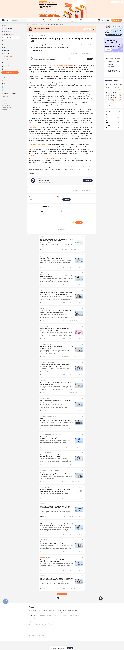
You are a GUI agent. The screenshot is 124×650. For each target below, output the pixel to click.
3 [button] (106, 92)
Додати (89, 58)
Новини (111, 58)
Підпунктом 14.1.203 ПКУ (36, 127)
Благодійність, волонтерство (46, 344)
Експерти (35, 610)
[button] (67, 598)
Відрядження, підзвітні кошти (53, 503)
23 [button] (120, 97)
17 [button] (106, 97)
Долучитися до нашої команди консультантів (38, 612)
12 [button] (111, 95)
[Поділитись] (90, 53)
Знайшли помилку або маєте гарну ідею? (69, 612)
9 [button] (120, 92)
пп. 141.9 (72, 69)
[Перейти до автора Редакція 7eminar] (33, 180)
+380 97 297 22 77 (57, 615)
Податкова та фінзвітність (46, 452)
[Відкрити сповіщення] (102, 20)
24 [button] (106, 99)
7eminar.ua (87, 637)
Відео (107, 58)
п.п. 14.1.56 (59, 158)
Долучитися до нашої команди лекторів (47, 610)
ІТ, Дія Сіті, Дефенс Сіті (34, 35)
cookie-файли (62, 648)
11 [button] (108, 95)
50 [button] (64, 597)
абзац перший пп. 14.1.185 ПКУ (64, 124)
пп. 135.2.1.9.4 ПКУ (39, 82)
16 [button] (120, 95)
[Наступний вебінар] (121, 31)
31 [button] (106, 102)
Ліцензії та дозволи (50, 557)
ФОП (50, 326)
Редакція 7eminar (37, 50)
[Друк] (71, 53)
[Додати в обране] (82, 267)
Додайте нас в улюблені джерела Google (60, 58)
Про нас (5, 109)
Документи (117, 58)
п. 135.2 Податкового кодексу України (62, 65)
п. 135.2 (66, 69)
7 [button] (115, 92)
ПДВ (41, 290)
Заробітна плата (50, 575)
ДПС (36, 173)
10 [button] (106, 95)
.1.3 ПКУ (77, 69)
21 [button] (115, 97)
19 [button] (111, 97)
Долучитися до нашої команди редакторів (67, 610)
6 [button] (113, 92)
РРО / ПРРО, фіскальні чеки (53, 470)
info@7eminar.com (35, 618)
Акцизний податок (44, 308)
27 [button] (113, 99)
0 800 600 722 (42, 615)
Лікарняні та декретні (51, 416)
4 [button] (108, 92)
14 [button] (115, 95)
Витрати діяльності (51, 362)
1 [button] (58, 597)
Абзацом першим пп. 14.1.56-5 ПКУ (39, 144)
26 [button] (111, 99)
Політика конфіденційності (33, 633)
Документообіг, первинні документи (52, 434)
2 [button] (120, 90)
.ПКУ (34, 155)
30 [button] (120, 99)
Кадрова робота (43, 380)
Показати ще (62, 594)
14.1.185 (49, 158)
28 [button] (115, 99)
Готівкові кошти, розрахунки (46, 254)
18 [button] (108, 97)
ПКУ (64, 158)
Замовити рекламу (116, 2)
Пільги (46, 236)
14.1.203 (53, 158)
